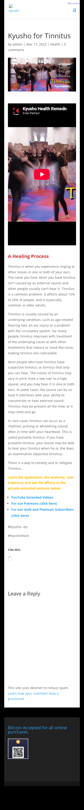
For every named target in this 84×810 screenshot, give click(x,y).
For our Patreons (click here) (34, 503)
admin (18, 44)
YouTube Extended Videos (32, 497)
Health (55, 44)
